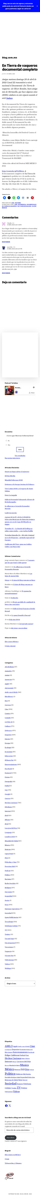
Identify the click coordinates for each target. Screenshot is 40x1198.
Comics (7, 713)
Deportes (8, 735)
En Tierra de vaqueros (9, 206)
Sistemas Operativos (12, 909)
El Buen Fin (9, 760)
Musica (7, 845)
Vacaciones (9, 947)
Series (7, 900)
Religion (8, 888)
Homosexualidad (25, 206)
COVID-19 (8, 722)
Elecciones (8, 1052)
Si (8, 441)
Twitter (7, 934)
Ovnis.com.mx (10, 646)
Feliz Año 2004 (14, 619)
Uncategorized (10, 943)
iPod (6, 824)
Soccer (25, 1080)
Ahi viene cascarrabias (19, 628)
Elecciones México (11, 641)
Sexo (6, 905)
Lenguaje (8, 832)
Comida (8, 718)
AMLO (9, 1046)
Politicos (19, 1074)
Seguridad (8, 896)
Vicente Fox (9, 955)
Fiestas (7, 777)
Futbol (7, 786)
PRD (24, 1074)
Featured (18, 202)
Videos (7, 964)
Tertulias (13, 1088)
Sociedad (8, 913)
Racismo (8, 879)
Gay (18, 206)
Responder (6, 242)
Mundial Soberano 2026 (14, 480)
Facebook (8, 769)
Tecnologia (9, 921)
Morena (7, 1065)
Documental (22, 204)
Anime (7, 675)
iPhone (7, 820)
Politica (7, 875)
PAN (23, 1069)
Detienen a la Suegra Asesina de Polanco (19, 484)
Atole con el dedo (11, 692)
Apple (7, 684)
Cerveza (8, 705)
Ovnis (7, 1159)
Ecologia (8, 747)
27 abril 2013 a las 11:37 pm (14, 248)
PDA (6, 858)
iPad (6, 815)
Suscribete (10, 1137)
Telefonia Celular (11, 926)
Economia (8, 752)
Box (6, 701)
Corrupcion (8, 1049)
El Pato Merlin (10, 476)
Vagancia (8, 951)
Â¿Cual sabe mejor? (26, 624)
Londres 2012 (10, 837)
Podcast (7, 871)
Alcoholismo (9, 667)
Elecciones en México (13, 1155)
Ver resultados (20, 456)
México (9, 1069)
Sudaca (9, 98)
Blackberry (9, 696)
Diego (7, 580)
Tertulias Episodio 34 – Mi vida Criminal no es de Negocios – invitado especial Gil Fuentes (19, 537)
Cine (12, 202)
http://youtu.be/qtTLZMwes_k (14, 171)
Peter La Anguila (11, 495)
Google (7, 794)
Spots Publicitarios (11, 917)
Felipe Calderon (12, 1055)
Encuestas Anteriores (12, 458)
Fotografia (8, 781)
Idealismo (8, 807)
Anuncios (8, 679)
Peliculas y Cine (10, 862)
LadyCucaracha (11, 513)
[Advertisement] (20, 33)
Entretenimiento (11, 764)
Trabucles (14, 598)
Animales (8, 671)
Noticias (8, 849)
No (9, 445)
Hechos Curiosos (11, 803)
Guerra (7, 798)
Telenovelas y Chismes (13, 1163)
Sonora (20, 1084)
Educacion (9, 756)
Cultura (8, 726)
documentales (31, 204)
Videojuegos (9, 960)
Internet (8, 811)
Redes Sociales (10, 883)
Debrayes (8, 730)
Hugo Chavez (25, 1058)
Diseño (7, 739)
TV (6, 930)
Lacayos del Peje (11, 828)
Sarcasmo (8, 892)
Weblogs (8, 968)
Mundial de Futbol (11, 841)
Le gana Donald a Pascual (21, 615)
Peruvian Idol (10, 866)
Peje (27, 1069)
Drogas (7, 743)
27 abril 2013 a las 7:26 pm (14, 224)
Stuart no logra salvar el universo (17, 471)
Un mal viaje (9, 938)
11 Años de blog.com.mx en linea (23, 580)
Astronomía (9, 688)
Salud (18, 1077)
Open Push (9, 854)
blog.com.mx (9, 57)
